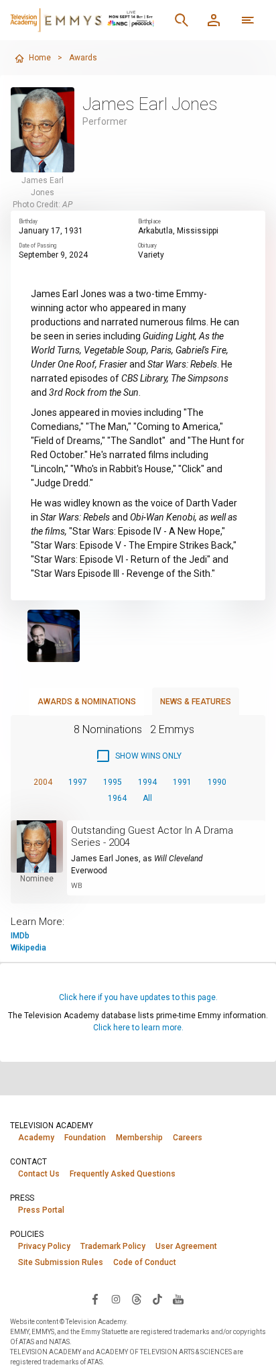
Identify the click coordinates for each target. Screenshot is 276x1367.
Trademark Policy (112, 1246)
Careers (187, 1137)
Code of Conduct (144, 1262)
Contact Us (39, 1174)
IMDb (20, 935)
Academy (36, 1137)
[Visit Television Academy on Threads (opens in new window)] (136, 1299)
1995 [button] (112, 782)
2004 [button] (42, 782)
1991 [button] (182, 782)
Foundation (85, 1137)
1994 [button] (147, 782)
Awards (83, 57)
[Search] (181, 20)
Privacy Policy (44, 1246)
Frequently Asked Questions (123, 1174)
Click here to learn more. (138, 1027)
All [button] (147, 798)
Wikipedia (28, 947)
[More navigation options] (248, 20)
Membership (139, 1137)
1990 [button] (217, 782)
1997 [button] (77, 782)
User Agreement (186, 1246)
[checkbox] (138, 756)
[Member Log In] (214, 20)
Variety (151, 255)
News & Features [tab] (195, 701)
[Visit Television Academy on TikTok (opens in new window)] (157, 1299)
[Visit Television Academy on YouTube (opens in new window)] (178, 1299)
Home (40, 57)
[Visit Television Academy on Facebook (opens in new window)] (95, 1299)
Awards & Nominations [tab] (87, 701)
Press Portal (41, 1210)
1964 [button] (117, 798)
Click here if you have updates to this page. (138, 997)
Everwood (89, 870)
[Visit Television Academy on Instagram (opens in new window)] (116, 1299)
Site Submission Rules (60, 1262)
